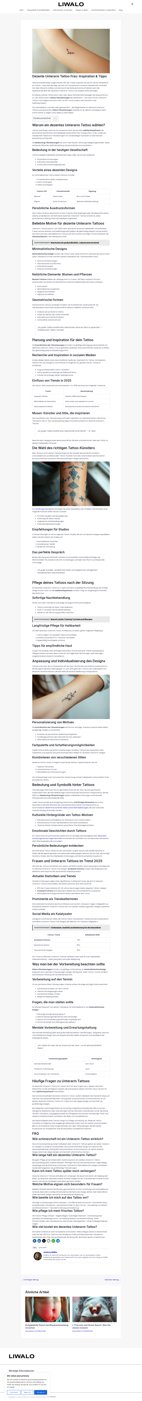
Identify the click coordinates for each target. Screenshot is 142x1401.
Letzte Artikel (42, 1247)
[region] (27, 1384)
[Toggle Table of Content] (54, 118)
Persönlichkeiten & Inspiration (103, 10)
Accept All (40, 1392)
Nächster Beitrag (113, 1280)
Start (21, 10)
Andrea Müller (50, 1252)
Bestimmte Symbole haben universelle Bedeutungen (67, 807)
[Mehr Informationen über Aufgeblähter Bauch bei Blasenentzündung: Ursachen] (47, 1309)
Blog (121, 10)
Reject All (27, 1392)
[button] (132, 4)
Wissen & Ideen (82, 10)
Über (34, 1247)
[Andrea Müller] (37, 1256)
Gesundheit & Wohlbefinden (38, 10)
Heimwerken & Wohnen (62, 10)
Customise (14, 1392)
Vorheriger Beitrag (30, 1280)
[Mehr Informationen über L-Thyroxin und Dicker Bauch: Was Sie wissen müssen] (94, 1309)
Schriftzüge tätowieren (44, 509)
